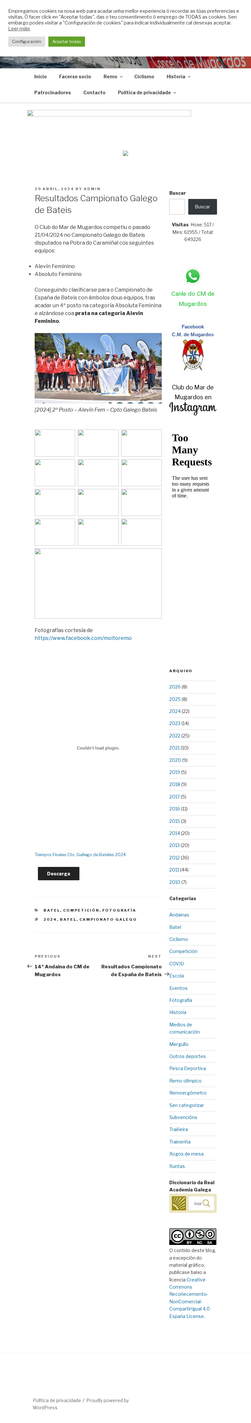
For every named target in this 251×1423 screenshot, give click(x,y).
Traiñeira (178, 1129)
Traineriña (180, 1141)
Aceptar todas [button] (66, 41)
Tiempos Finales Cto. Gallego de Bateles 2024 (80, 854)
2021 (174, 747)
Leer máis (19, 29)
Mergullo (179, 1044)
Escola (176, 975)
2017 (174, 796)
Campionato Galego (108, 919)
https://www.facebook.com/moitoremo (83, 638)
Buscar (177, 193)
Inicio (40, 76)
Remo (110, 76)
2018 (174, 784)
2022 (174, 735)
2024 (50, 919)
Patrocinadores (52, 92)
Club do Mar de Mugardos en (193, 392)
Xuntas (177, 1166)
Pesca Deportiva (187, 1068)
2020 (175, 760)
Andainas (179, 914)
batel (68, 919)
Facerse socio (75, 76)
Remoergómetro (188, 1093)
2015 (174, 821)
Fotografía (119, 910)
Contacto (94, 92)
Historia (176, 76)
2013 (174, 845)
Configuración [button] (26, 41)
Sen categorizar (186, 1105)
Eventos (178, 988)
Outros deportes (187, 1056)
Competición (81, 910)
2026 (175, 686)
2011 (174, 869)
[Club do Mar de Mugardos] (192, 369)
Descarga (58, 873)
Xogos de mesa (186, 1154)
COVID (176, 963)
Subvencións (183, 1117)
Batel (51, 910)
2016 (174, 808)
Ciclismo (144, 76)
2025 (175, 699)
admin (92, 189)
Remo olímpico (185, 1080)
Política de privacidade (144, 92)
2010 (174, 882)
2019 (174, 772)
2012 (174, 857)
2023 (174, 723)
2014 (174, 833)
